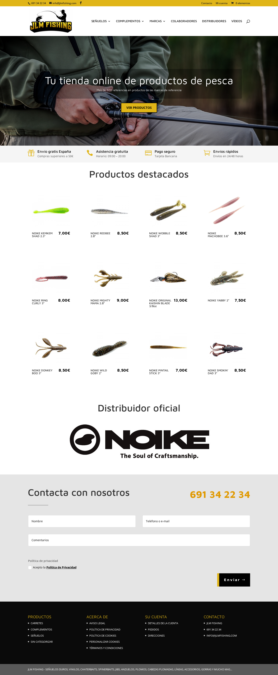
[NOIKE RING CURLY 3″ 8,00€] (51, 278)
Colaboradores (184, 21)
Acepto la (55, 567)
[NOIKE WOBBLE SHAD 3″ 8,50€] (168, 211)
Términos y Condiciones (106, 648)
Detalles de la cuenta (163, 623)
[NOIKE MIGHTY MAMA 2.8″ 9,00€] (110, 278)
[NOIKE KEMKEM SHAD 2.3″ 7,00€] (51, 211)
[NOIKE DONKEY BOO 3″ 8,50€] (51, 348)
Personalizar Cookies (104, 641)
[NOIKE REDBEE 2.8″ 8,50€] (110, 211)
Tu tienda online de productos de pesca (139, 80)
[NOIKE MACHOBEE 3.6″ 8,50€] (227, 211)
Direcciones (156, 635)
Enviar (232, 580)
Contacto (206, 3)
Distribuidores (214, 21)
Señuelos (99, 21)
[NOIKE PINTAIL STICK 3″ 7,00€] (168, 348)
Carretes (37, 623)
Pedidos (153, 629)
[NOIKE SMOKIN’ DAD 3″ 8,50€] (227, 348)
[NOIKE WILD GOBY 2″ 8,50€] (110, 348)
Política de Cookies (102, 635)
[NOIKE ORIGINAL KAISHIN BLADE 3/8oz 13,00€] (168, 278)
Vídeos (236, 21)
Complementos (128, 21)
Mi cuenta (222, 3)
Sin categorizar (42, 641)
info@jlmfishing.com (222, 635)
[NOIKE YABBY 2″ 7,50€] (227, 278)
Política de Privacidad (61, 567)
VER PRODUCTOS (139, 108)
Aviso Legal (97, 623)
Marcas (156, 21)
